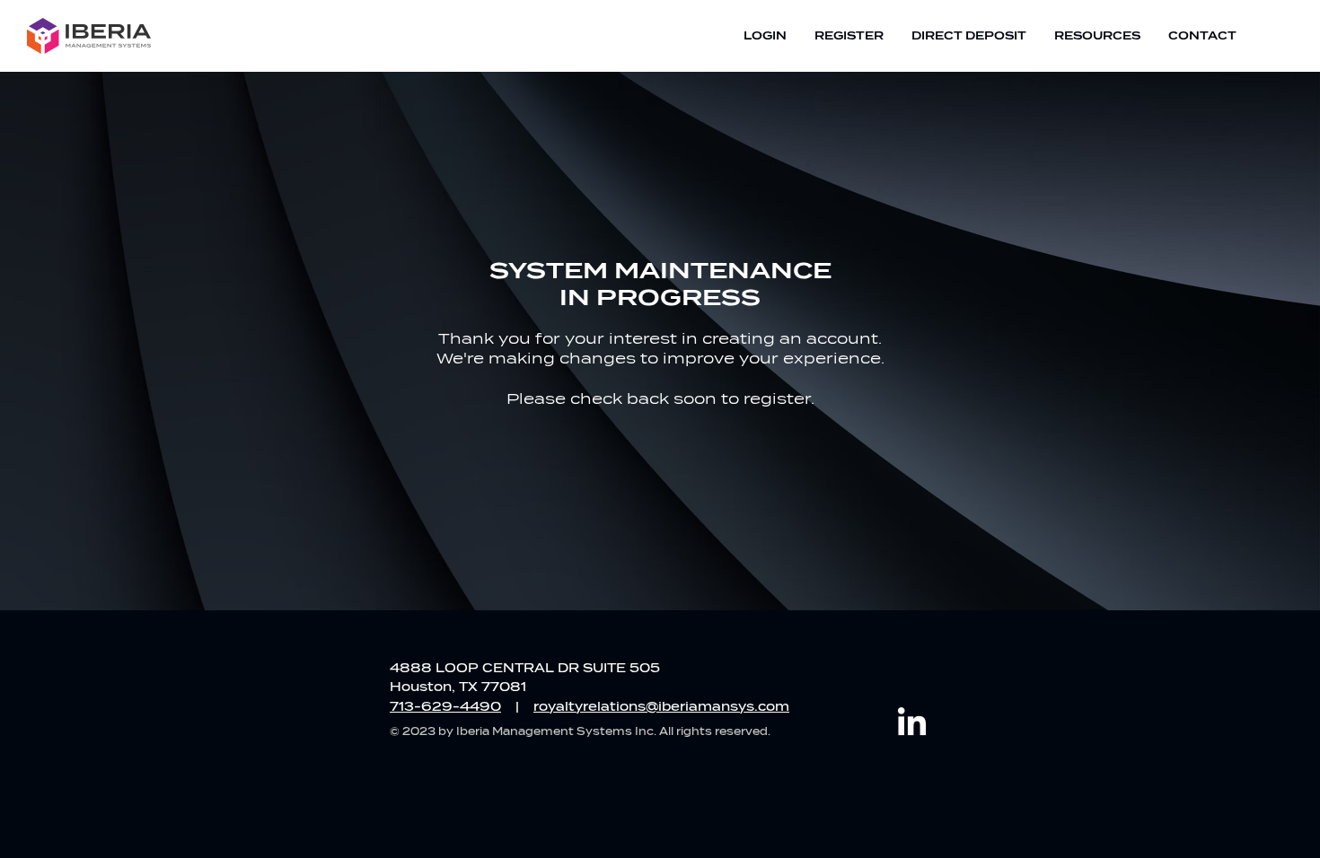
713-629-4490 (445, 707)
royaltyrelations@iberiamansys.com (661, 707)
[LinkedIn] (911, 723)
